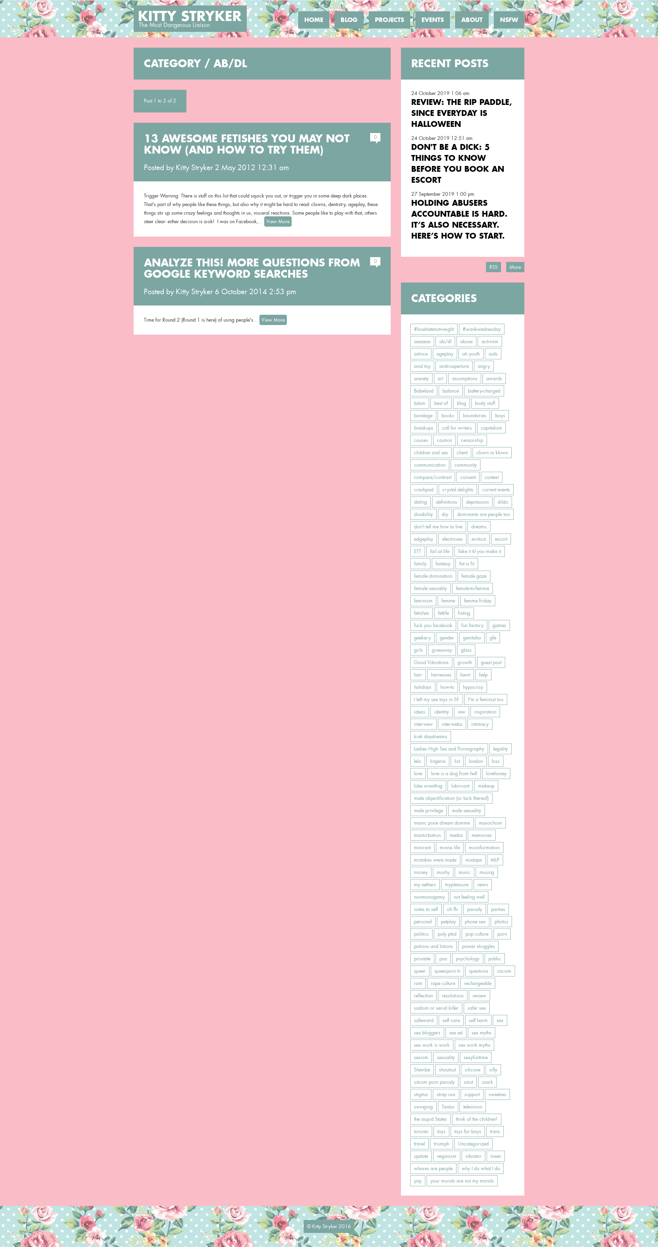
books (447, 415)
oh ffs (452, 909)
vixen (495, 1156)
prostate (422, 959)
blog (461, 403)
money (421, 872)
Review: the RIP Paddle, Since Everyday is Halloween (461, 113)
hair (418, 675)
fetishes (421, 613)
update (421, 1156)
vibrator (473, 1156)
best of (441, 403)
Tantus (448, 1107)
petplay (448, 922)
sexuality (446, 1057)
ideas (419, 712)
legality (500, 749)
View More (278, 221)
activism (490, 341)
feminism (423, 601)
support (472, 1094)
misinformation (484, 847)
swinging (423, 1107)
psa (443, 959)
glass (466, 650)
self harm (478, 1020)
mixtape (473, 860)
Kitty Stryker (194, 167)
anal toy (422, 366)
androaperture (454, 366)
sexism (421, 1057)
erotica (479, 539)
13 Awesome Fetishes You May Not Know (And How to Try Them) (247, 144)
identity (441, 712)
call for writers (457, 428)
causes (421, 440)
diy (445, 514)
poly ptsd (447, 934)
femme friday (477, 601)
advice (421, 354)
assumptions (464, 378)
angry (484, 366)
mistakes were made (435, 860)
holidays (422, 687)
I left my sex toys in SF (436, 699)
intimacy (480, 724)
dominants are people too (483, 514)
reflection (423, 996)
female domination (433, 576)
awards (494, 378)
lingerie (438, 761)
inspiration (485, 712)
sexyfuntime (476, 1057)
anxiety (421, 378)
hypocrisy (473, 687)
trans (495, 1131)
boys (500, 415)
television (472, 1107)
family (420, 564)
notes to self (426, 909)
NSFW (509, 20)
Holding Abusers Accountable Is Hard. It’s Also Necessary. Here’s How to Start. (459, 219)
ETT (417, 551)
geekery (422, 638)
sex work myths (474, 1045)
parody (474, 909)
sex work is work (432, 1045)
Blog (349, 20)
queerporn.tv (447, 971)
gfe (493, 638)
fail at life (439, 551)
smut (468, 1082)
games (499, 625)
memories (482, 835)
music (465, 872)
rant (418, 983)
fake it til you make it (479, 551)
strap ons (446, 1094)
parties (498, 909)
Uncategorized (473, 1144)
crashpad (424, 490)
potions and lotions (433, 946)
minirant (422, 847)
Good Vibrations (431, 662)
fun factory (472, 625)
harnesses (441, 675)
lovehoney (496, 773)
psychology (467, 959)
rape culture (443, 983)
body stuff (485, 403)
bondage (423, 415)
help (483, 675)
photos (501, 922)
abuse (466, 341)
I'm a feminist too (485, 699)
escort (501, 539)
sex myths (481, 1033)
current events (496, 490)
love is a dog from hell (454, 773)
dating (420, 502)
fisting (464, 613)
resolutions (453, 996)
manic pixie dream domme (442, 823)
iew (461, 712)
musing (486, 872)
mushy (443, 872)
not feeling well (469, 897)
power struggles (478, 946)
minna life (450, 847)
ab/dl (445, 341)
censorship (472, 440)
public (494, 959)
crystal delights (457, 490)
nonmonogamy (429, 897)
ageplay (445, 354)
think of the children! (477, 1119)
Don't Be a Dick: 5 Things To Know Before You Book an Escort (457, 163)
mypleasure (456, 885)
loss (496, 761)
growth (465, 662)
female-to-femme (472, 588)
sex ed (456, 1033)
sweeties (497, 1094)
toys (441, 1131)
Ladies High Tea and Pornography (449, 749)
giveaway (442, 650)
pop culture (476, 934)
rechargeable (477, 983)
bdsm (419, 403)
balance (450, 391)
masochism (490, 823)
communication (430, 465)
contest (492, 477)
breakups (423, 428)
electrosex (452, 539)
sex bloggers (427, 1033)
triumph (441, 1144)
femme (448, 601)
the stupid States (430, 1119)
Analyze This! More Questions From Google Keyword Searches (252, 268)
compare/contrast (432, 477)
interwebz (452, 724)
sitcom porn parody (434, 1082)
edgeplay (423, 539)
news (482, 885)
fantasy (443, 564)
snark (487, 1082)
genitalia (472, 638)
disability (423, 514)
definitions (446, 502)
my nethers (425, 885)
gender (447, 638)
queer (420, 971)
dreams (479, 527)
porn (502, 934)
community (465, 465)
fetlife (443, 613)
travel (419, 1144)
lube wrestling (428, 786)
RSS (493, 267)
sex (500, 1020)
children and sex (431, 452)
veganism (446, 1156)
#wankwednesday (482, 329)
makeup (486, 786)
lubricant (460, 786)
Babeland (424, 391)
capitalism (491, 428)
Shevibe (422, 1070)
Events (433, 20)
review (479, 996)
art (440, 378)
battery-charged (484, 391)
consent (468, 477)
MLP (495, 860)
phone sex (475, 922)
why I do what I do (481, 1168)
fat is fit (466, 564)
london (476, 761)
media (456, 835)
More (515, 267)
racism (504, 971)
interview (423, 724)
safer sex (476, 1008)
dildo (503, 502)
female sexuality (430, 588)
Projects (389, 20)
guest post (491, 662)
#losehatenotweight (434, 329)
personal (423, 922)
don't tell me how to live (438, 527)
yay (418, 1181)
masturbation (427, 835)
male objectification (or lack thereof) (451, 798)
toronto (421, 1131)
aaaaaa (422, 341)
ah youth (471, 354)
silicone (472, 1070)
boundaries (474, 415)
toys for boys (467, 1131)
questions (478, 971)
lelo (417, 761)
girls (418, 650)
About (472, 20)
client (462, 452)
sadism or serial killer (436, 1008)
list (457, 761)
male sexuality (466, 810)
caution (444, 440)
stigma (421, 1094)
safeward (424, 1020)
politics (421, 934)
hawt (465, 675)
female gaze (474, 576)
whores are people (433, 1168)
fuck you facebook (433, 625)
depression (477, 502)
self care (451, 1020)
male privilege (428, 810)
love (418, 773)
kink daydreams (430, 736)
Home (313, 20)
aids (493, 354)
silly (493, 1070)
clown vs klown (492, 452)
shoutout (447, 1070)
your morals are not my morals (462, 1181)
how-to (447, 687)
